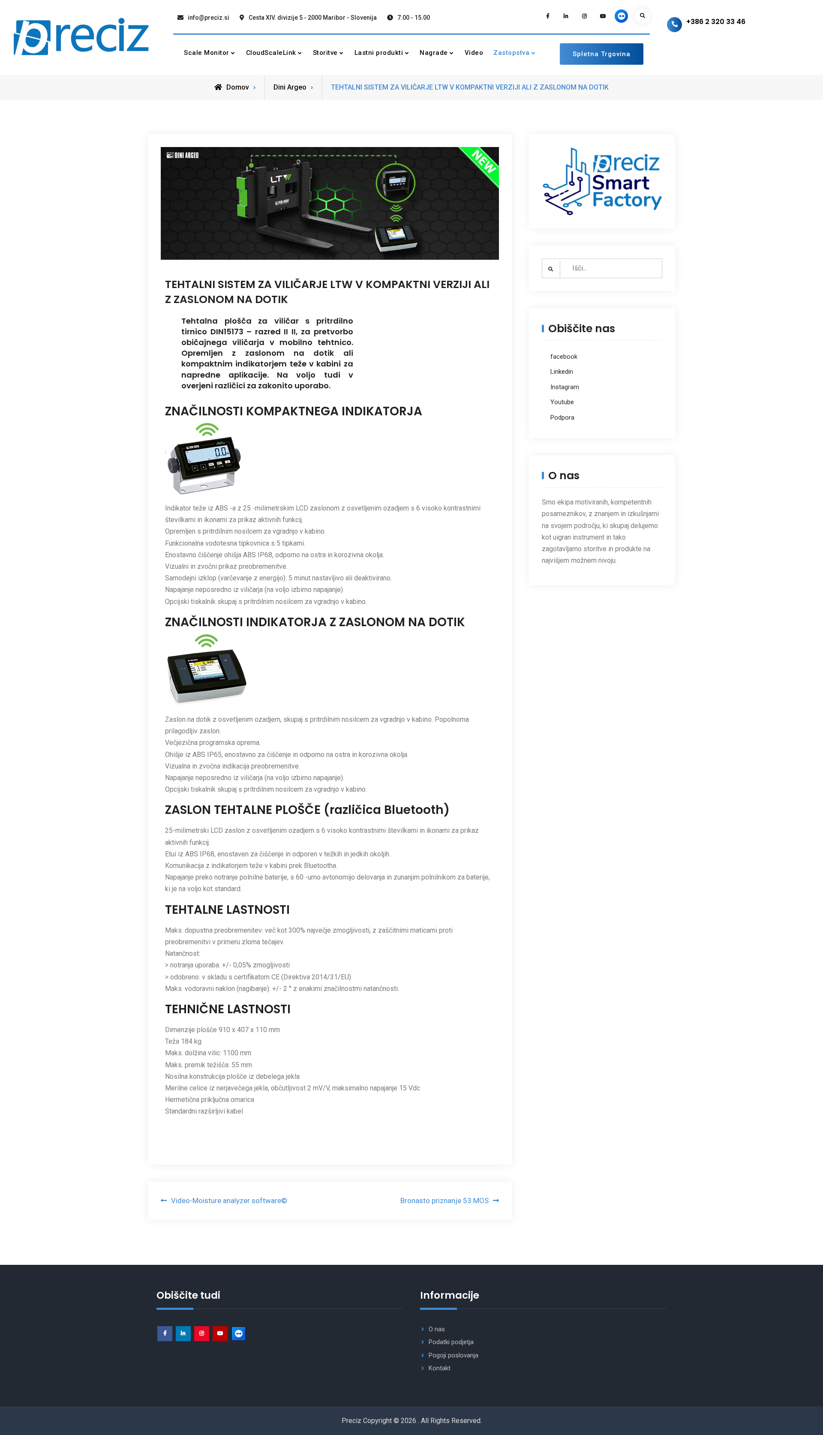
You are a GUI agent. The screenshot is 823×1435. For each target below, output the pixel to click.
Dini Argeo (289, 87)
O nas (437, 1329)
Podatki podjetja (451, 1342)
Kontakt (440, 1368)
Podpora (562, 417)
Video (474, 53)
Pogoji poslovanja (453, 1355)
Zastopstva (511, 53)
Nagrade (434, 53)
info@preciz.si (208, 17)
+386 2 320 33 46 (715, 22)
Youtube (562, 402)
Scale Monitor (206, 53)
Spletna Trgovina (602, 54)
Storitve (325, 53)
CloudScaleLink (271, 53)
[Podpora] (621, 16)
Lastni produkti (378, 53)
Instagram (564, 387)
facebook (563, 356)
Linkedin (561, 371)
